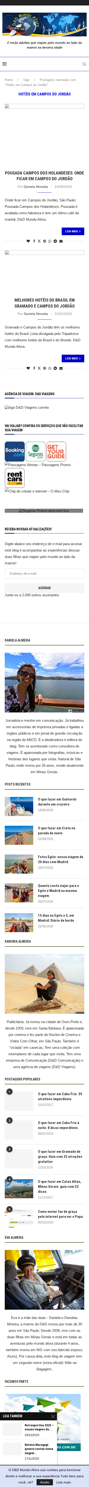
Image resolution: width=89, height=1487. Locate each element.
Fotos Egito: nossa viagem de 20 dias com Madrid (60, 859)
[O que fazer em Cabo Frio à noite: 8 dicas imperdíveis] (19, 1129)
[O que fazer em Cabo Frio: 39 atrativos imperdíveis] (19, 1101)
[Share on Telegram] (55, 241)
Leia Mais (71, 231)
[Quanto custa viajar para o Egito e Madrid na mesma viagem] (19, 892)
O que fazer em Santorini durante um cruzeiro (57, 801)
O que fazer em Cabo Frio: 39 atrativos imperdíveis (60, 1096)
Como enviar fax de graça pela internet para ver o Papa (60, 1214)
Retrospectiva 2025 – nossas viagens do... (39, 1427)
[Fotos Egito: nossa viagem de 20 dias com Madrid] (19, 864)
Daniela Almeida (36, 187)
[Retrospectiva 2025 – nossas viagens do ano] (12, 1429)
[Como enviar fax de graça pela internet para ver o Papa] (19, 1218)
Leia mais (63, 1482)
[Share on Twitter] (39, 241)
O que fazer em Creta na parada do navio (56, 830)
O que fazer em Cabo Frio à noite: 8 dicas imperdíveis (58, 1125)
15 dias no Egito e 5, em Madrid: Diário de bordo (56, 918)
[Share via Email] (61, 241)
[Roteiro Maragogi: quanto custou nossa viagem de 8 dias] (12, 1449)
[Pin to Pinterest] (44, 241)
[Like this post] (28, 241)
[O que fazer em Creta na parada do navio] (19, 835)
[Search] (84, 64)
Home (9, 80)
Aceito (44, 1482)
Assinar (44, 588)
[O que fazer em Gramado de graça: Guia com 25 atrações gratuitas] (19, 1158)
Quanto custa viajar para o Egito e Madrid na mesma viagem (58, 891)
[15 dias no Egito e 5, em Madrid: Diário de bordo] (19, 922)
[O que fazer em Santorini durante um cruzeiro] (19, 806)
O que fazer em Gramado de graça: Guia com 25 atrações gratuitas (60, 1156)
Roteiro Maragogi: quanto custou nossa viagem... (39, 1449)
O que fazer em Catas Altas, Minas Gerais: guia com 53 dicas (59, 1186)
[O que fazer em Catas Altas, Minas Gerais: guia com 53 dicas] (19, 1188)
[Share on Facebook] (34, 241)
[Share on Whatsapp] (49, 241)
